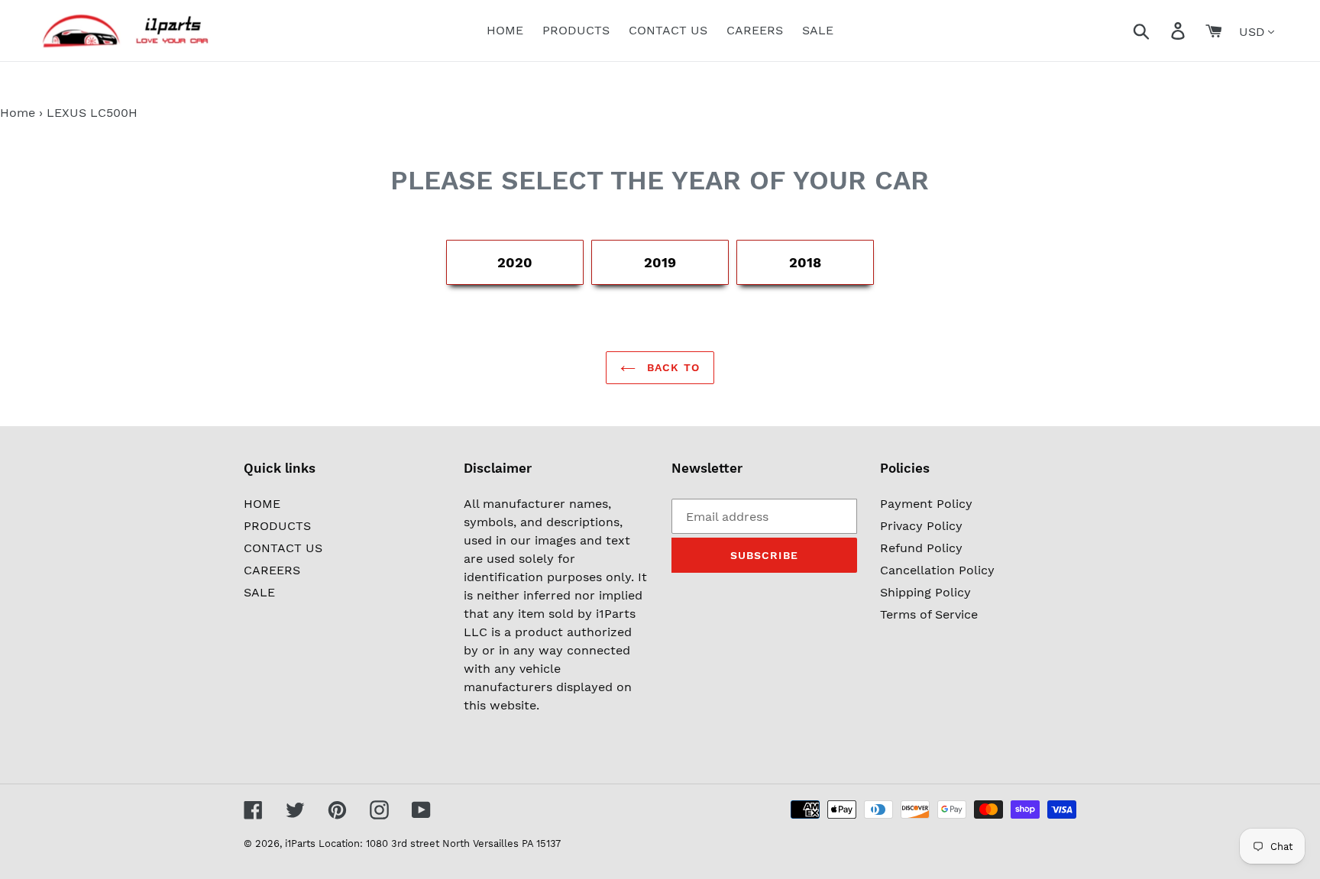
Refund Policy (921, 548)
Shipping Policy (925, 592)
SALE (259, 592)
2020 (514, 262)
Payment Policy (926, 503)
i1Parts (300, 843)
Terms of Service (929, 614)
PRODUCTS (277, 526)
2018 (805, 262)
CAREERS (272, 570)
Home (17, 112)
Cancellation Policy (937, 570)
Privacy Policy (921, 526)
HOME (262, 503)
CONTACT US (283, 548)
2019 (660, 262)
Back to (671, 367)
